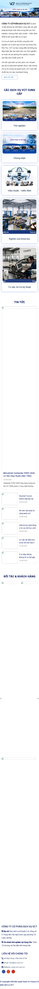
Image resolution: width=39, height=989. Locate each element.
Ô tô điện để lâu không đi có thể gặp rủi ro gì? (27, 556)
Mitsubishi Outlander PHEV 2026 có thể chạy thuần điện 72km (19, 474)
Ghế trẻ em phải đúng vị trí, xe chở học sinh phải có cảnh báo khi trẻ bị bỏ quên (27, 526)
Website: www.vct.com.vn (14, 967)
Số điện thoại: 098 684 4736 (15, 958)
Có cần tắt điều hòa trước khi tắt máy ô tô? (27, 541)
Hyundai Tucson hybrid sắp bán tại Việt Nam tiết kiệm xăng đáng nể (26, 497)
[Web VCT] (21, 4)
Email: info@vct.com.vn (13, 963)
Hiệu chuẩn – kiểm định (19, 190)
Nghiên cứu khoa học (19, 239)
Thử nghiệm (19, 125)
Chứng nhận (19, 158)
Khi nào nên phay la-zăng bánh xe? (27, 511)
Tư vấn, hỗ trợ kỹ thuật (19, 287)
